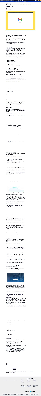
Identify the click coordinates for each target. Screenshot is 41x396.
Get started (13, 372)
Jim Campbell (9, 9)
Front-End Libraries (22, 385)
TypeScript (34, 379)
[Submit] (0, 0)
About (9, 394)
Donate (39, 0)
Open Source (15, 394)
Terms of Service (33, 394)
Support (18, 394)
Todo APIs (28, 384)
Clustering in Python (22, 386)
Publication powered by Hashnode (6, 394)
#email (10, 3)
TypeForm (10, 303)
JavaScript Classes (35, 384)
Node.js (21, 384)
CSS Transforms (28, 381)
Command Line (34, 380)
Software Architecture (29, 386)
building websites (13, 78)
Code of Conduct (27, 394)
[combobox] (7, 0)
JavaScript (22, 380)
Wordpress (16, 268)
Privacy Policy (30, 394)
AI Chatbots (28, 380)
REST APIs (22, 379)
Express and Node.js (29, 385)
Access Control (34, 381)
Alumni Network (12, 394)
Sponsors (21, 394)
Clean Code (28, 379)
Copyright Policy (36, 394)
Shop (17, 394)
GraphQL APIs (22, 381)
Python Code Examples (35, 385)
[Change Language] (35, 0)
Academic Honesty (23, 394)
